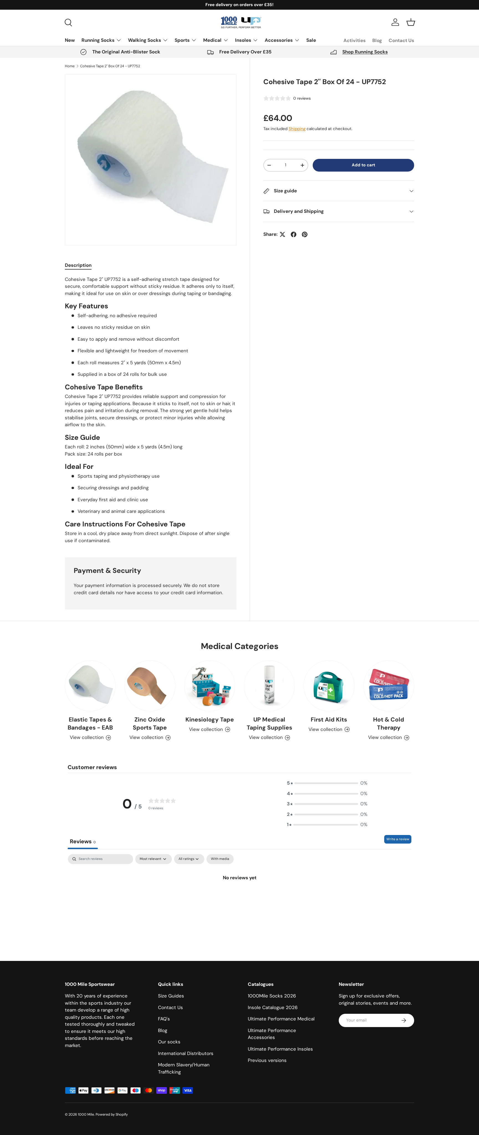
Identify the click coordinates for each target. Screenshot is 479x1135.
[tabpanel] (150, 410)
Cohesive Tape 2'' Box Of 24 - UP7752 (110, 66)
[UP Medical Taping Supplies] (269, 686)
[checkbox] (220, 859)
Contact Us (401, 40)
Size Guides (171, 996)
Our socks (169, 1042)
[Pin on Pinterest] (304, 234)
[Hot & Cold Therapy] (389, 686)
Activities (354, 40)
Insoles (243, 40)
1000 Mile (86, 1114)
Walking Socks (144, 40)
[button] (411, 22)
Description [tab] (78, 265)
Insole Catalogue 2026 (273, 1007)
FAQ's (164, 1019)
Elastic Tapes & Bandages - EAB (90, 723)
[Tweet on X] (282, 234)
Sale (311, 40)
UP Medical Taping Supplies (269, 723)
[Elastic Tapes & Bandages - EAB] (90, 686)
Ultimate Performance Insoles (280, 1049)
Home (70, 66)
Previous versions (267, 1060)
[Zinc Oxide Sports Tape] (150, 686)
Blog (377, 40)
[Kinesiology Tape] (210, 686)
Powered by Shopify (112, 1114)
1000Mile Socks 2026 (272, 996)
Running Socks (97, 40)
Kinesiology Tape (209, 719)
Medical (212, 40)
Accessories (279, 40)
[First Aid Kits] (329, 686)
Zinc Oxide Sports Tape (150, 723)
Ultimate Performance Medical (281, 1019)
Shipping (297, 128)
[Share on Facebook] (293, 234)
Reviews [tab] (83, 841)
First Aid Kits (329, 719)
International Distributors (185, 1053)
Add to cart (363, 165)
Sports (182, 40)
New (70, 40)
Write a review (397, 839)
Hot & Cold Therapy (388, 723)
